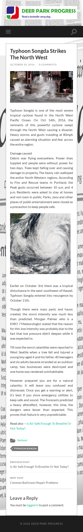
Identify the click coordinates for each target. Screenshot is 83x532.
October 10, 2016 (22, 64)
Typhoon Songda (25, 448)
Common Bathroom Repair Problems (34, 480)
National (22, 440)
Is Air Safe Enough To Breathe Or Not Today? (39, 465)
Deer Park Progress (47, 523)
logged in (32, 505)
